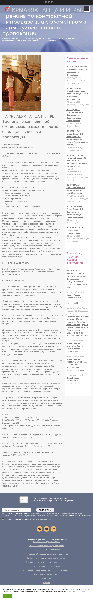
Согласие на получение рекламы (47, 566)
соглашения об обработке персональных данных (18, 515)
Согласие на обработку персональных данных (46, 558)
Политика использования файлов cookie (46, 546)
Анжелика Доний (74, 346)
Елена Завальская (74, 217)
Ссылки (46, 583)
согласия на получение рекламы (40, 519)
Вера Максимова (74, 193)
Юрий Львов (72, 75)
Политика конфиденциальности (46, 542)
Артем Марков (73, 121)
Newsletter (46, 579)
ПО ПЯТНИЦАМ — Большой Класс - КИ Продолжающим (75, 187)
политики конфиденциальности (40, 513)
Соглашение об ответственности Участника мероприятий (46, 570)
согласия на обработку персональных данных (66, 513)
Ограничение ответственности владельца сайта (46, 562)
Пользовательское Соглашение (46, 550)
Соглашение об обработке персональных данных (46, 554)
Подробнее (80, 591)
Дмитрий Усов (73, 99)
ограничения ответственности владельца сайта (52, 515)
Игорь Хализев (73, 325)
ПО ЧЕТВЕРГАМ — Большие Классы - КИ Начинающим (76, 158)
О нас (42, 2)
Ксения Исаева (73, 142)
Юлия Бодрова (73, 378)
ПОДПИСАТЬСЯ (45, 510)
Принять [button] (8, 596)
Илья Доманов (9, 147)
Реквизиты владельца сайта (46, 574)
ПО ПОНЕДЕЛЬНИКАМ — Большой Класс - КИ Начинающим (76, 69)
